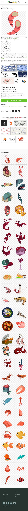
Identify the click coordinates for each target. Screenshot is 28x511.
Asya (12, 37)
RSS (15, 496)
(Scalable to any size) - (10, 91)
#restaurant (20, 106)
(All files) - (7, 96)
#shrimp (8, 106)
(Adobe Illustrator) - (9, 89)
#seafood (3, 106)
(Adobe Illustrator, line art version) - (13, 93)
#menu (15, 106)
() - (9, 87)
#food (12, 106)
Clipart (8, 38)
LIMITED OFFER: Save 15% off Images (14, 117)
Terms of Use (17, 494)
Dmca (4, 496)
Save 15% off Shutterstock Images (18, 64)
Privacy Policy (5, 494)
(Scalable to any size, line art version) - (13, 95)
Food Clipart (14, 38)
